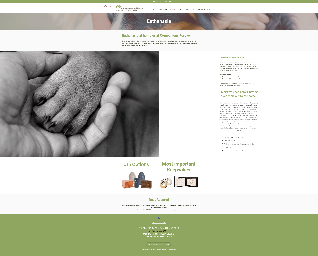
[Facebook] (159, 218)
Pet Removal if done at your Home (232, 79)
